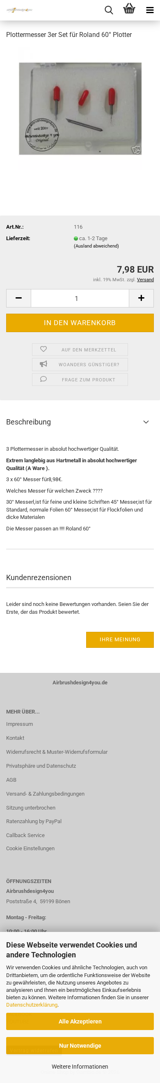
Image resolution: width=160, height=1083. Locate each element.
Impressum (19, 724)
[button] (18, 298)
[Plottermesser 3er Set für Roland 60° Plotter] (80, 108)
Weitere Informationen (80, 1066)
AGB (11, 780)
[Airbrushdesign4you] (16, 10)
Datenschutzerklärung (31, 1005)
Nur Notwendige (80, 1045)
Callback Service (25, 835)
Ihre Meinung (120, 639)
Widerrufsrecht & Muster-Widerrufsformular (56, 752)
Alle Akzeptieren (80, 1021)
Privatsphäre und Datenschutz (41, 766)
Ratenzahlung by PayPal (34, 821)
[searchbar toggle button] (108, 10)
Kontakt (15, 738)
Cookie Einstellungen (30, 848)
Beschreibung (28, 422)
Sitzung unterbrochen (30, 808)
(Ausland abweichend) (96, 246)
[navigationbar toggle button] (149, 10)
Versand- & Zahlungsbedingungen (45, 794)
